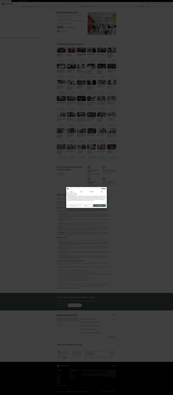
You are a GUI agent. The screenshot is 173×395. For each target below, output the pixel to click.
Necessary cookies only (73, 205)
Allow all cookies (99, 205)
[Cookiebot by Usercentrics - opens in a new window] (102, 188)
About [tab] (102, 191)
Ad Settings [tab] (91, 191)
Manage (86, 205)
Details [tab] (81, 191)
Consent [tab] (71, 191)
